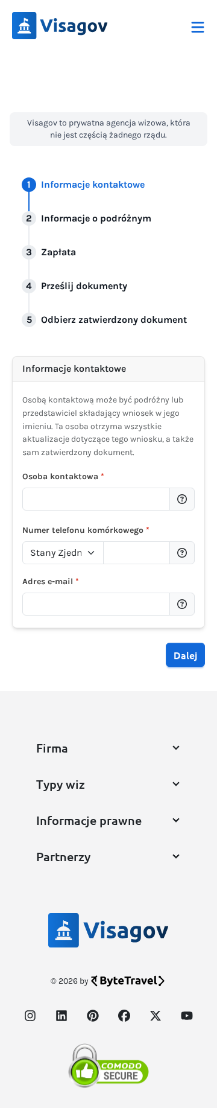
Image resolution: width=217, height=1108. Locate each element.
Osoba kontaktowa (63, 476)
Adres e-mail (50, 581)
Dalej (185, 654)
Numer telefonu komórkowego (85, 530)
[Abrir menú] (197, 26)
